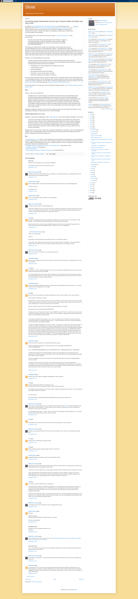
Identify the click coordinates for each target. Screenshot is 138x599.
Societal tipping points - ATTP (32, 139)
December (93, 129)
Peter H (90, 92)
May (92, 172)
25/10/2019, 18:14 (32, 378)
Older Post (81, 579)
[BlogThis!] (51, 154)
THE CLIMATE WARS (93, 75)
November (93, 131)
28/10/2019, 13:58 (32, 498)
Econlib (66, 405)
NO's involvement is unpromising (45, 27)
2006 (91, 188)
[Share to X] (52, 154)
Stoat (30, 7)
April (92, 174)
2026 (91, 114)
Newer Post (28, 579)
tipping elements (54, 117)
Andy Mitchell (31, 258)
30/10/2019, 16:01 (32, 561)
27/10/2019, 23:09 (32, 459)
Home (54, 579)
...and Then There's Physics (35, 231)
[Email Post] (47, 153)
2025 (91, 116)
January (93, 180)
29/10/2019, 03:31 (32, 522)
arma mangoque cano (102, 39)
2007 (91, 186)
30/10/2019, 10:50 (32, 531)
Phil (29, 293)
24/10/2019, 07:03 (32, 213)
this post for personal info (106, 22)
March (92, 176)
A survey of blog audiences (97, 147)
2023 (91, 120)
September (94, 164)
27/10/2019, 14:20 (32, 442)
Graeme (90, 104)
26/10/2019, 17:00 (32, 414)
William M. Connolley (33, 172)
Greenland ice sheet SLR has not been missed (58, 82)
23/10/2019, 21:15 (32, 177)
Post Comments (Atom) (36, 581)
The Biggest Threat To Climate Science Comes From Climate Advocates (43, 145)
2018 (91, 182)
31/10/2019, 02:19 (32, 573)
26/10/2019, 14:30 (32, 399)
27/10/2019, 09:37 (32, 434)
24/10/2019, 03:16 (32, 191)
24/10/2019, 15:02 (32, 253)
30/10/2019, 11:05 (32, 551)
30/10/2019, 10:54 (32, 541)
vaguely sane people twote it (62, 27)
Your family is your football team (98, 145)
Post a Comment (31, 576)
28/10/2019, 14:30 (32, 506)
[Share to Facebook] (53, 154)
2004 (91, 192)
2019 (91, 128)
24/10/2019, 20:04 (32, 263)
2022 (91, 122)
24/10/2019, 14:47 (32, 227)
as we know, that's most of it (62, 35)
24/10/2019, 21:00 (32, 279)
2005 (91, 190)
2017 (91, 184)
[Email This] (49, 154)
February (93, 178)
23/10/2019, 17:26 (32, 167)
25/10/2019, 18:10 (32, 370)
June (92, 170)
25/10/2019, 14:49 (32, 336)
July (92, 168)
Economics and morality (96, 135)
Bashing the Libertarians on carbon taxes (100, 162)
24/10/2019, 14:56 (32, 245)
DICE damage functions (96, 137)
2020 (91, 126)
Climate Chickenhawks (31, 148)
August (93, 166)
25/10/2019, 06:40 (32, 288)
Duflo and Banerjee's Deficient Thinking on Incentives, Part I (40, 150)
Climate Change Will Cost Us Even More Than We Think (44, 26)
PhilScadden (31, 565)
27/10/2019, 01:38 (32, 424)
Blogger (75, 589)
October (93, 133)
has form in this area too (30, 82)
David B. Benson (32, 181)
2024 (91, 118)
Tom (29, 217)
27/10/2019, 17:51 (32, 450)
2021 (91, 124)
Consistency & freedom (31, 147)
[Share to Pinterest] (55, 154)
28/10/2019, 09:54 (32, 477)
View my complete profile (101, 24)
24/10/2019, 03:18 (32, 199)
